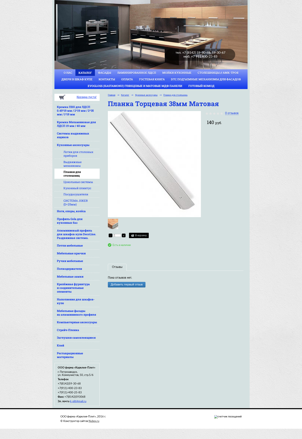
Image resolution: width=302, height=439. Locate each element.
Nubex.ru (94, 421)
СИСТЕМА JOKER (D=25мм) (75, 202)
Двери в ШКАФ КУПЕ (76, 79)
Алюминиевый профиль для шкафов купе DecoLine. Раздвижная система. (76, 234)
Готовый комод (201, 86)
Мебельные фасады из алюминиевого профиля (76, 312)
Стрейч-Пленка (68, 330)
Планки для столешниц (72, 173)
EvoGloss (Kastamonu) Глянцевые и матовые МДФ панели (135, 86)
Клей (60, 345)
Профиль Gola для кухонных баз (70, 221)
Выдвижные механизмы (72, 164)
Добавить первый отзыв (126, 284)
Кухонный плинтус (77, 188)
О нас (68, 73)
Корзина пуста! (87, 97)
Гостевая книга (152, 79)
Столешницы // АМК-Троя (218, 73)
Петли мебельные (70, 245)
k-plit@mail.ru (78, 401)
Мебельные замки (70, 276)
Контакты (107, 79)
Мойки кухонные (176, 73)
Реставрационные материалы (70, 355)
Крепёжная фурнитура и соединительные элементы (73, 287)
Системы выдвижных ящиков (73, 135)
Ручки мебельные (70, 261)
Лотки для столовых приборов (78, 154)
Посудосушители (75, 194)
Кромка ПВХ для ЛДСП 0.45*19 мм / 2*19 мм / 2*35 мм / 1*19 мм (75, 110)
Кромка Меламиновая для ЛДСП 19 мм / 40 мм (76, 124)
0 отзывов (232, 113)
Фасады (104, 73)
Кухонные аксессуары (73, 145)
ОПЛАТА (127, 79)
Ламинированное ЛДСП (136, 73)
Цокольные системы (78, 182)
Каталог (85, 73)
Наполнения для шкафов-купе (76, 301)
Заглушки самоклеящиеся (76, 337)
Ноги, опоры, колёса (71, 211)
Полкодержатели (69, 269)
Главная (111, 95)
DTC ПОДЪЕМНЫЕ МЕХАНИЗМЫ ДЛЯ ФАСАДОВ (206, 79)
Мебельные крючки (71, 253)
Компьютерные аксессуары (77, 322)
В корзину (141, 235)
